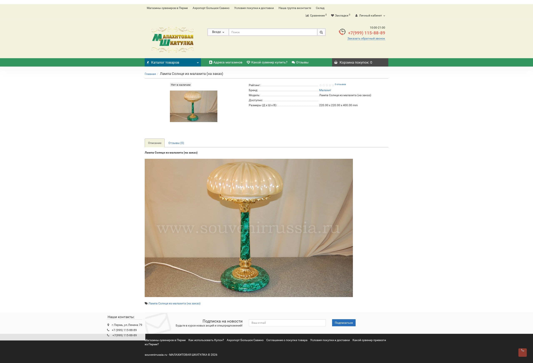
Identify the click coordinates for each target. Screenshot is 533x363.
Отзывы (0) (176, 143)
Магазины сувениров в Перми (167, 8)
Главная (150, 74)
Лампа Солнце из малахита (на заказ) (174, 303)
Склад (320, 8)
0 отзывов (340, 84)
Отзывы (302, 62)
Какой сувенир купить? (269, 62)
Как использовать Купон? (206, 340)
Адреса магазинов (227, 62)
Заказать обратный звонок (366, 38)
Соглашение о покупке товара (287, 340)
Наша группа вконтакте (295, 8)
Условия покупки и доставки (254, 8)
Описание (154, 143)
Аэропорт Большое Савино (211, 8)
